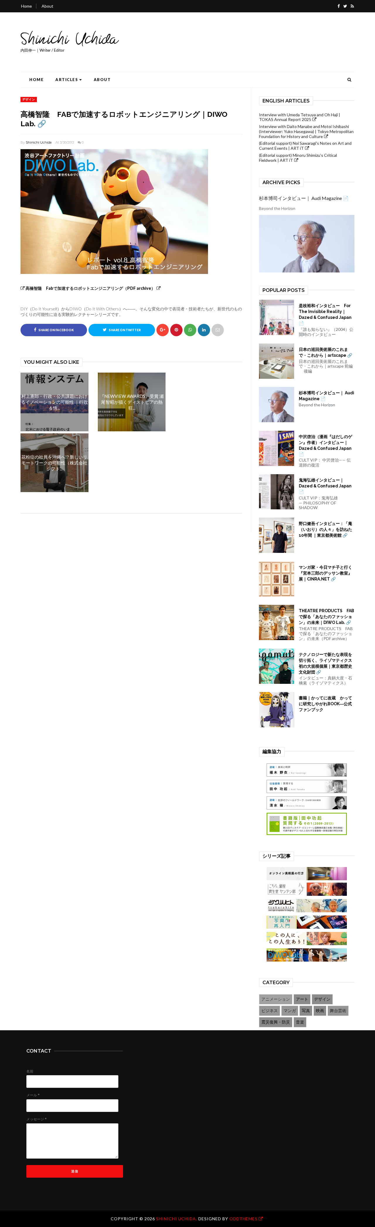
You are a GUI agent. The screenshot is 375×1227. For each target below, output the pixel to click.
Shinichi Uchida (39, 142)
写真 (306, 1010)
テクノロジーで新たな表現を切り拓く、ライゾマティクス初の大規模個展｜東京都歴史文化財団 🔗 (325, 663)
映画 (320, 1010)
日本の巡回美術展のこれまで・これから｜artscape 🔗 (325, 352)
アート (302, 999)
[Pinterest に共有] (218, 330)
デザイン (28, 99)
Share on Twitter (124, 330)
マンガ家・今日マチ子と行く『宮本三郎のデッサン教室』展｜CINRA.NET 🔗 (325, 573)
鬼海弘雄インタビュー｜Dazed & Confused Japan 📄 (325, 486)
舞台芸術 (338, 1010)
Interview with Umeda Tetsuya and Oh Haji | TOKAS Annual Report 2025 (299, 117)
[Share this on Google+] (162, 330)
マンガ (290, 1010)
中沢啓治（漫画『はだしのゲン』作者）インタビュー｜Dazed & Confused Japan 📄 (325, 445)
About (47, 6)
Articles (66, 79)
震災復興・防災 (275, 1021)
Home (26, 6)
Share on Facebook (56, 330)
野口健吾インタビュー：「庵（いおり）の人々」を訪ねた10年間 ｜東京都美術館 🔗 (325, 529)
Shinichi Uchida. (177, 1218)
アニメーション (275, 999)
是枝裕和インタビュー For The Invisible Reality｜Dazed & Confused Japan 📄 (325, 314)
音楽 (300, 1021)
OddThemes (243, 1218)
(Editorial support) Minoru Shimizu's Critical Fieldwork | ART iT (298, 158)
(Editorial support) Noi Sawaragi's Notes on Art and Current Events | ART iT (305, 146)
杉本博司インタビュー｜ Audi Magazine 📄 (304, 198)
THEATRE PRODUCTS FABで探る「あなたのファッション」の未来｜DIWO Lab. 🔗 (326, 616)
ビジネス (269, 1010)
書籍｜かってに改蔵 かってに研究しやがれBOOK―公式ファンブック (325, 704)
